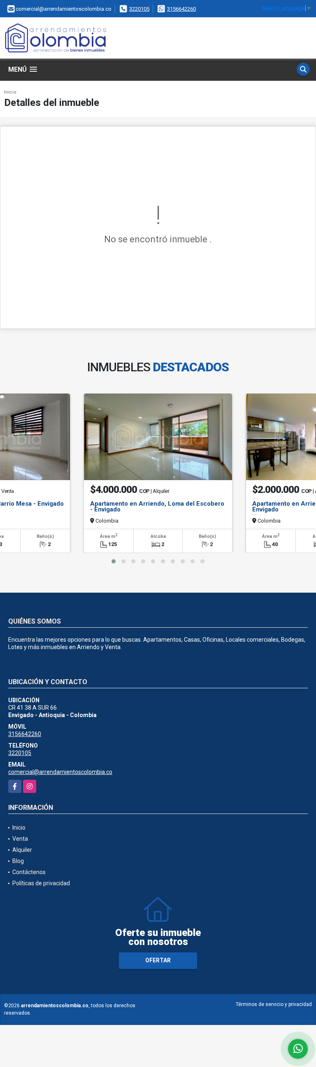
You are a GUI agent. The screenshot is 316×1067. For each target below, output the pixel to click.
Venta (20, 838)
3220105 (139, 9)
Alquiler (22, 850)
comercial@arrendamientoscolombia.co (60, 772)
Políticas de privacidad (41, 883)
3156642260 (181, 9)
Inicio (10, 92)
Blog (18, 861)
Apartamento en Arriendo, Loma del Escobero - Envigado (157, 506)
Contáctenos (29, 872)
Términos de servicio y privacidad (274, 1004)
